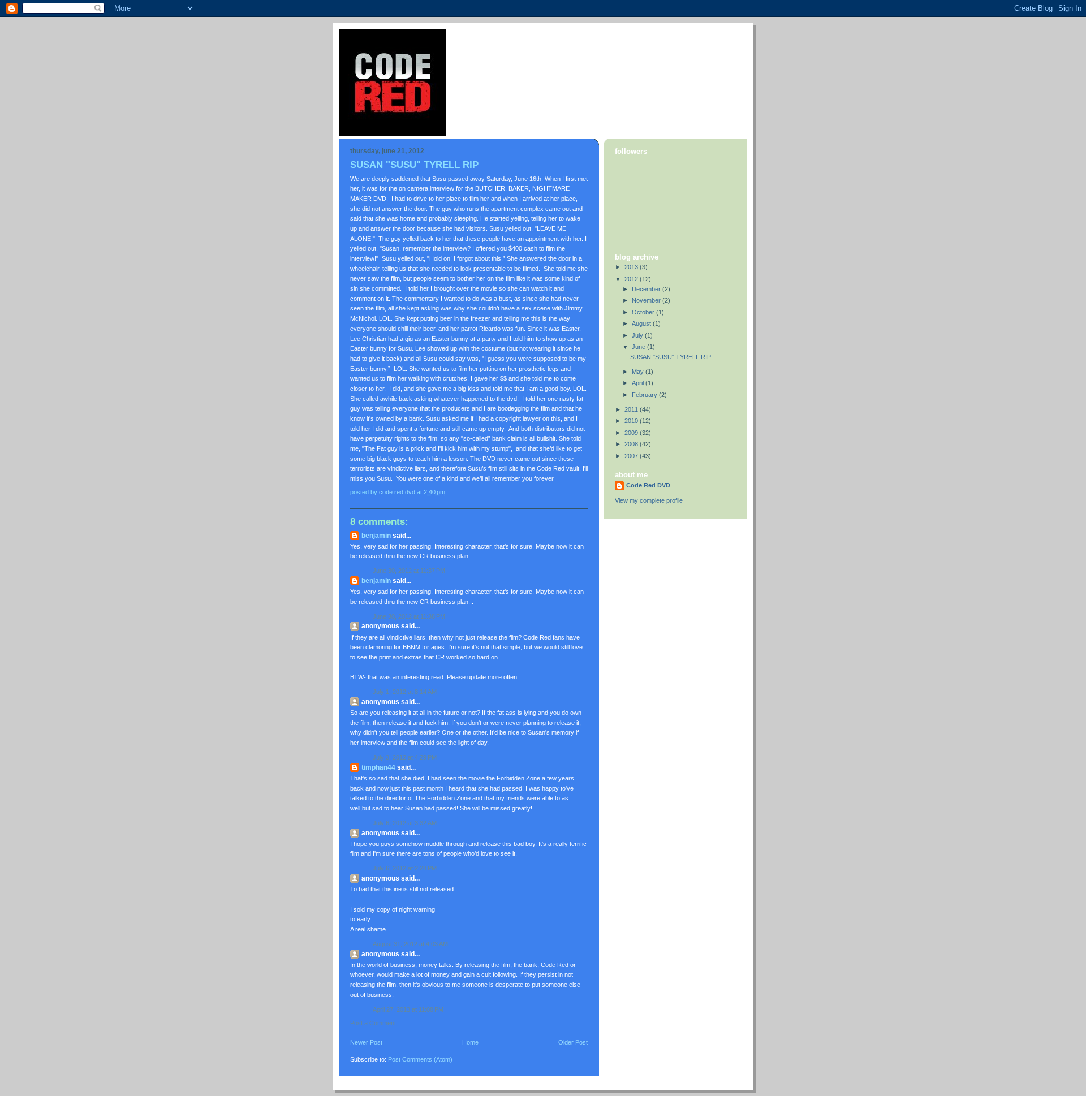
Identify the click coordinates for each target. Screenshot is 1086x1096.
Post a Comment (373, 1023)
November (647, 300)
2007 (632, 455)
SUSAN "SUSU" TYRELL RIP (670, 356)
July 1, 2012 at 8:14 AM (405, 691)
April (638, 382)
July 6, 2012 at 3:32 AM (405, 822)
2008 (632, 444)
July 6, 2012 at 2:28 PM (405, 868)
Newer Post (366, 1042)
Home (470, 1042)
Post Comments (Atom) (420, 1059)
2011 (632, 409)
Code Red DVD (648, 485)
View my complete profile (649, 500)
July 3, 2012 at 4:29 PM (405, 757)
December (647, 289)
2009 (632, 432)
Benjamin (376, 536)
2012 (632, 278)
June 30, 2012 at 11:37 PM (409, 570)
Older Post (573, 1042)
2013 (632, 267)
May (638, 371)
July (638, 335)
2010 (632, 420)
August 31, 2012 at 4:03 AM (410, 943)
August (642, 323)
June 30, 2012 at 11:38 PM (409, 616)
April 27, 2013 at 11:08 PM (408, 1009)
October (644, 312)
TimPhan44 (378, 767)
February (645, 394)
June (639, 346)
